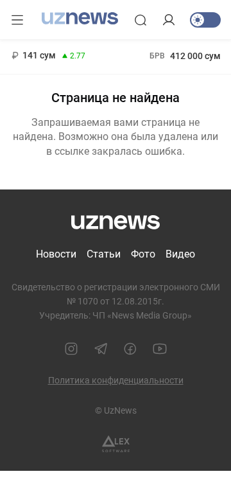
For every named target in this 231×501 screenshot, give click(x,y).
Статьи (104, 254)
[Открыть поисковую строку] (140, 20)
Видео (180, 254)
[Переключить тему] (205, 20)
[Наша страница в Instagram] (71, 348)
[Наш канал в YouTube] (159, 348)
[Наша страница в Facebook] (130, 348)
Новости (56, 254)
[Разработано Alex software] (116, 444)
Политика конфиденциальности (116, 380)
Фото (143, 254)
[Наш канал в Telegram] (100, 348)
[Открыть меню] (17, 20)
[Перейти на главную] (80, 18)
